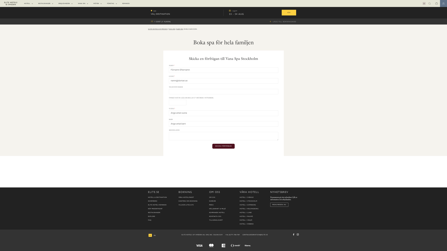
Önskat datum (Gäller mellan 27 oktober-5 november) (191, 98)
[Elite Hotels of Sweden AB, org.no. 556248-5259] (10, 4)
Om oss (212, 197)
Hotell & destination (157, 197)
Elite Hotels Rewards (157, 205)
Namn (171, 65)
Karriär (212, 201)
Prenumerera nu (279, 204)
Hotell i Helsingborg (249, 209)
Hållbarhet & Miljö (217, 209)
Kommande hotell (217, 212)
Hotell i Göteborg (248, 205)
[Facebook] (293, 234)
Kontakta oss (215, 216)
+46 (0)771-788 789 (232, 235)
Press (211, 205)
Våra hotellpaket (186, 197)
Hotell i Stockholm (248, 201)
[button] (429, 3)
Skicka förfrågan (223, 146)
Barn (171, 119)
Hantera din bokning (188, 201)
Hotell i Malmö (246, 216)
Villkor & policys (186, 205)
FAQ (149, 220)
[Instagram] (298, 234)
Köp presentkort (155, 209)
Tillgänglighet (216, 220)
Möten (96, 3)
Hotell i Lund (246, 212)
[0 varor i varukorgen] (436, 3)
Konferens (152, 201)
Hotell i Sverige (247, 197)
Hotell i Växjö (246, 220)
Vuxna (171, 108)
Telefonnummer (176, 87)
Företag (110, 3)
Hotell (27, 3)
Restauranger (44, 3)
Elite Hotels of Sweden (158, 29)
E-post (171, 76)
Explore (151, 216)
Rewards (126, 3)
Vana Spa (82, 3)
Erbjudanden (64, 3)
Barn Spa (179, 29)
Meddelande (174, 130)
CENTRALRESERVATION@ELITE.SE (255, 235)
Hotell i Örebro (247, 224)
